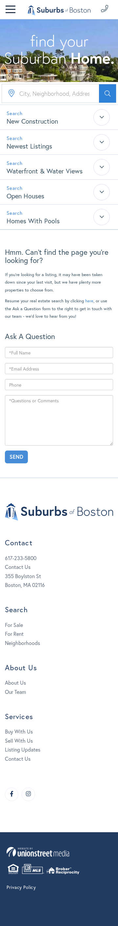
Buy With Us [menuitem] (19, 731)
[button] (107, 93)
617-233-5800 (20, 557)
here (89, 301)
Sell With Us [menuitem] (19, 740)
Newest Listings (29, 146)
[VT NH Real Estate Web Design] (59, 851)
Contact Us (17, 566)
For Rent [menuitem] (14, 633)
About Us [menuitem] (15, 682)
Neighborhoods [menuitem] (22, 642)
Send (16, 456)
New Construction (32, 121)
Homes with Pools (33, 220)
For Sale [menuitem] (14, 624)
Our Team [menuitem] (15, 691)
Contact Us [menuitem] (17, 758)
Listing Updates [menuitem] (22, 749)
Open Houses (25, 195)
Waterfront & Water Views (45, 171)
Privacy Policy (21, 887)
